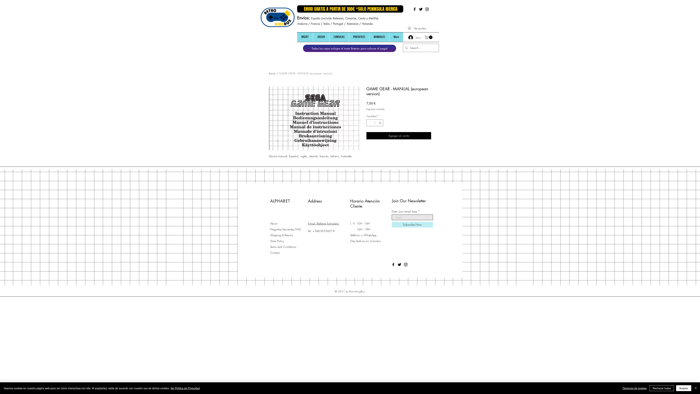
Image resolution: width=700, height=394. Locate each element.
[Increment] (380, 123)
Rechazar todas (662, 388)
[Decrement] (369, 123)
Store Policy (277, 241)
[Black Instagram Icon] (427, 9)
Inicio (272, 73)
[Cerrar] (695, 388)
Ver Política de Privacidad (185, 388)
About (273, 223)
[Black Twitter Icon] (421, 9)
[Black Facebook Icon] (414, 9)
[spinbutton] (375, 123)
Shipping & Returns (281, 235)
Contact (275, 253)
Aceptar (683, 388)
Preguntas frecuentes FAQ (285, 229)
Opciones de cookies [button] (635, 388)
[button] (305, 37)
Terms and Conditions (283, 247)
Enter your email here (404, 211)
